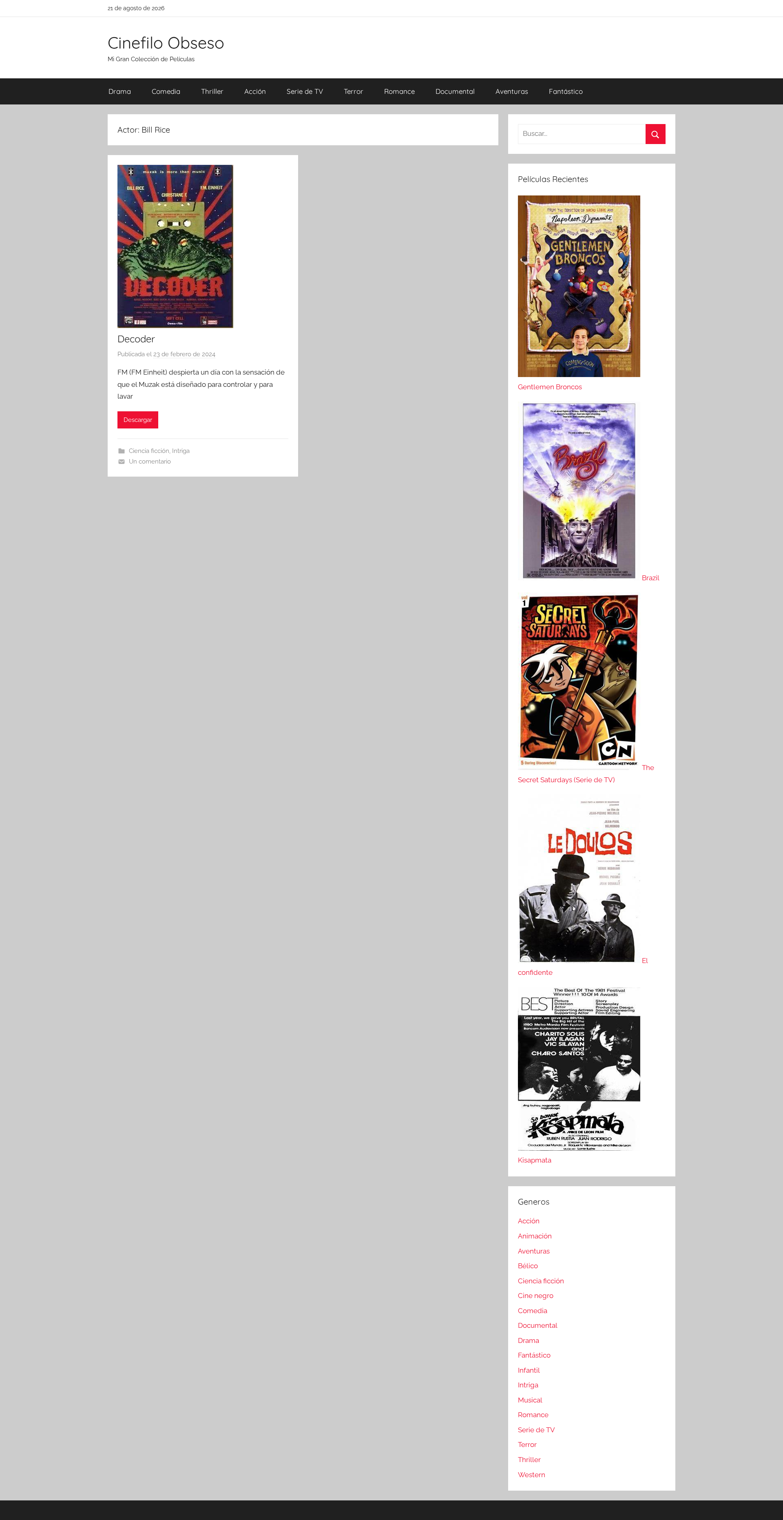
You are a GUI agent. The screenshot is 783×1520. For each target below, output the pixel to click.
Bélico (528, 1266)
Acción (255, 91)
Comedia (166, 91)
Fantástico (566, 91)
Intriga (181, 451)
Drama (119, 91)
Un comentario (150, 461)
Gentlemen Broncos (550, 387)
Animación (535, 1236)
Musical (530, 1400)
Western (531, 1475)
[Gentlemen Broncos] (579, 375)
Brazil (650, 578)
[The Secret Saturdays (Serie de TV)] (580, 767)
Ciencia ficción (149, 451)
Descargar (138, 420)
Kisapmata (534, 1160)
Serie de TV (305, 91)
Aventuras (511, 91)
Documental (455, 91)
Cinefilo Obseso (166, 42)
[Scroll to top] (767, 1504)
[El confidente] (580, 960)
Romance (399, 91)
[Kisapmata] (579, 1148)
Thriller (212, 91)
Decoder (136, 339)
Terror (353, 91)
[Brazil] (580, 578)
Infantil (529, 1370)
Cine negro (535, 1295)
